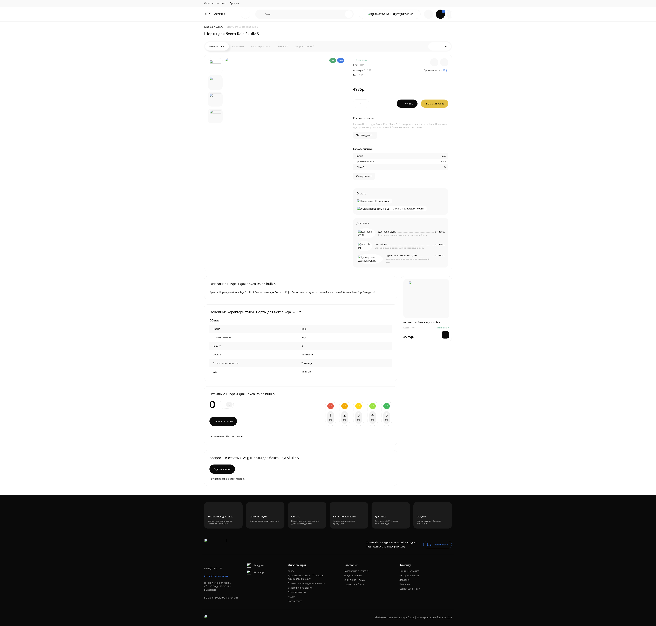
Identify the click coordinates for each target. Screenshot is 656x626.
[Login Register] (428, 14)
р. (449, 14)
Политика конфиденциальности (306, 583)
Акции (291, 596)
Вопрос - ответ (304, 46)
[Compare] (434, 62)
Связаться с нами (409, 588)
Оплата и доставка (215, 3)
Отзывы (282, 46)
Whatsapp (259, 572)
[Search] (349, 14)
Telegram (259, 565)
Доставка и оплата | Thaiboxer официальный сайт (306, 577)
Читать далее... (365, 135)
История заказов (409, 575)
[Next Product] (439, 46)
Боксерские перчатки (356, 571)
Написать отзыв (223, 421)
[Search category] (260, 14)
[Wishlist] (444, 62)
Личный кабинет (409, 571)
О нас (291, 571)
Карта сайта (295, 601)
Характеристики (260, 46)
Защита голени (353, 575)
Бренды (234, 3)
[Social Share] (446, 46)
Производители (297, 592)
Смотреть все (364, 176)
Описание (238, 46)
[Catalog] (245, 14)
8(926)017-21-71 (403, 14)
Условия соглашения (300, 587)
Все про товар (217, 46)
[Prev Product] (432, 46)
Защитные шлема (354, 579)
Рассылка (404, 584)
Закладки (404, 579)
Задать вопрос (222, 469)
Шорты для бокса (354, 584)
